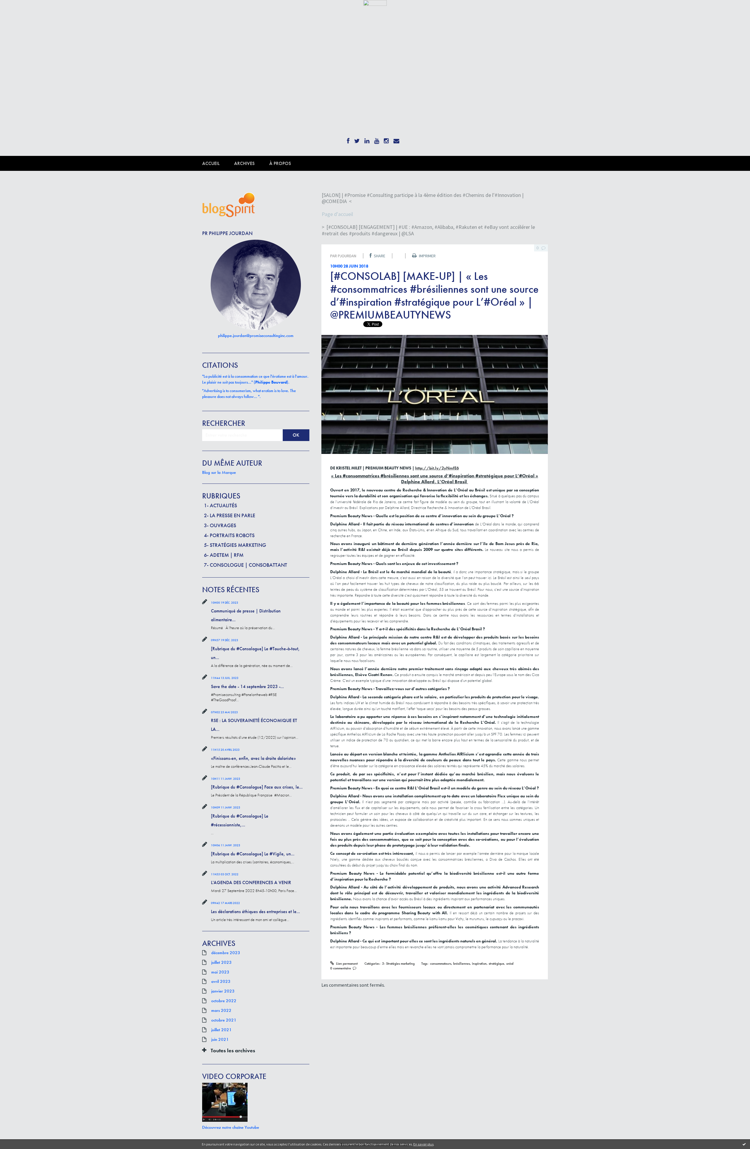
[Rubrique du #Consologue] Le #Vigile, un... (252, 854)
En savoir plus (423, 1144)
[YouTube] (376, 139)
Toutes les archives (233, 1050)
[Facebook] (348, 139)
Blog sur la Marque (219, 472)
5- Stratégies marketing (235, 545)
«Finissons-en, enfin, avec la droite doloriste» (253, 758)
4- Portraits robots (229, 535)
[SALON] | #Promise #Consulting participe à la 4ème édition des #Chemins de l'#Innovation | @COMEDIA (423, 198)
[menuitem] (218, 163)
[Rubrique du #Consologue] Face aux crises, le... (257, 787)
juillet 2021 (221, 1030)
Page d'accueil (337, 214)
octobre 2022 (223, 1001)
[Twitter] (357, 139)
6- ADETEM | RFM (223, 554)
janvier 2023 (223, 991)
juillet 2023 (221, 962)
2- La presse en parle (229, 515)
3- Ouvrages (220, 525)
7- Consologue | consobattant (245, 564)
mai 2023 (220, 972)
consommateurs (440, 963)
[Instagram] (386, 139)
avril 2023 (221, 981)
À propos (280, 163)
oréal (510, 963)
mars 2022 (221, 1010)
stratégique (496, 963)
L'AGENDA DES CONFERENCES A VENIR (251, 882)
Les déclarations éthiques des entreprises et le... (255, 911)
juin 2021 (220, 1039)
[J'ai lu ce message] (744, 1144)
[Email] (396, 139)
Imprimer (427, 255)
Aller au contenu (19, 11)
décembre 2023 (225, 953)
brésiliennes (461, 963)
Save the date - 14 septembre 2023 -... (247, 686)
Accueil (210, 163)
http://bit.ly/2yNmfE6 (437, 468)
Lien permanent (346, 963)
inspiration (479, 963)
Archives (244, 163)
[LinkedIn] (366, 139)
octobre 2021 (223, 1020)
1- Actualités (220, 505)
